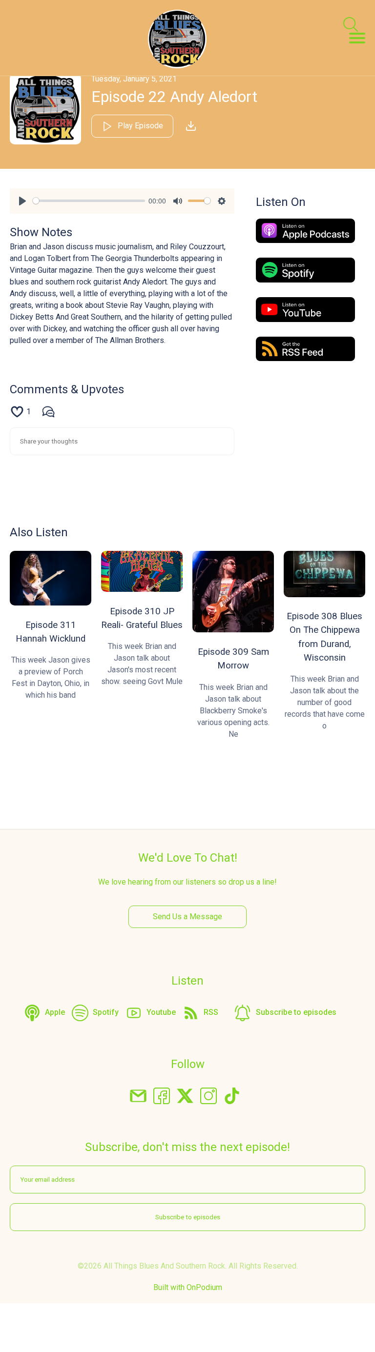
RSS (211, 1012)
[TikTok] (232, 1095)
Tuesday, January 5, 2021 (134, 78)
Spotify (106, 1012)
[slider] (89, 200)
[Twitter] (185, 1095)
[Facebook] (161, 1095)
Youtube (161, 1012)
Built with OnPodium (187, 1287)
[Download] (191, 126)
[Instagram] (208, 1095)
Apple (55, 1012)
